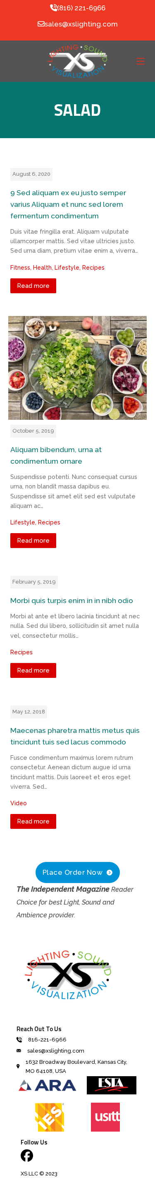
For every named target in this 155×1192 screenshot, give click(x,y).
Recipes (93, 267)
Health (42, 267)
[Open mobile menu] (140, 61)
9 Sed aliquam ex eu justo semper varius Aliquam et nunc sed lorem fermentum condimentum (68, 204)
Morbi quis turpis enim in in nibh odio (71, 600)
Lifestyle (67, 267)
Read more (33, 286)
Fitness (20, 267)
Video (18, 803)
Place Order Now (73, 872)
